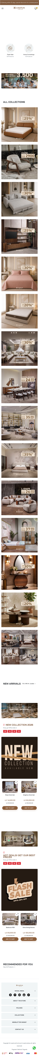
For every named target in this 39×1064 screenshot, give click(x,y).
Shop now (19, 532)
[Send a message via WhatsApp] (34, 1047)
